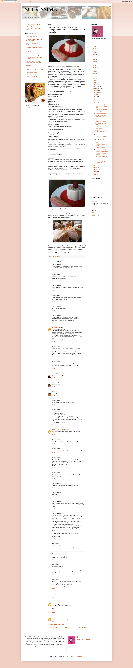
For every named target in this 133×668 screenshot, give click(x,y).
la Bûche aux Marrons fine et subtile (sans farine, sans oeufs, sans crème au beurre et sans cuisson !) (34, 63)
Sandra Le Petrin (56, 327)
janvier (96, 171)
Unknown (54, 602)
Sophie (63, 66)
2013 (94, 71)
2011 (94, 76)
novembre (97, 88)
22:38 (53, 496)
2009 (94, 80)
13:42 (53, 290)
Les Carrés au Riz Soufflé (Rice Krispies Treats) (100, 110)
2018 (94, 61)
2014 (94, 69)
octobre (96, 90)
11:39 (53, 478)
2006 (94, 174)
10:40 (53, 559)
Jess (53, 391)
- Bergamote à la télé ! (31, 26)
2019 (94, 59)
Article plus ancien (81, 627)
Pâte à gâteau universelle (100, 103)
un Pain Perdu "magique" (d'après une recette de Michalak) (34, 68)
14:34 (53, 357)
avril (95, 165)
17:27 (53, 588)
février (96, 169)
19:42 (53, 612)
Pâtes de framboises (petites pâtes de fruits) (101, 127)
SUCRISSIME (41, 9)
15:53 (53, 387)
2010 (94, 78)
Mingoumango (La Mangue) (59, 429)
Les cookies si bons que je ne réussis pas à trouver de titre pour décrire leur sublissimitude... (34, 57)
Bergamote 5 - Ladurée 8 (100, 147)
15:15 (53, 378)
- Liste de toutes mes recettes (33, 24)
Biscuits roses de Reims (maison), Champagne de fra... (101, 136)
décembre (97, 86)
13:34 (53, 269)
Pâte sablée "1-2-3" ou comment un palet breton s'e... (101, 131)
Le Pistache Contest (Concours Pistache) (100, 120)
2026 (94, 46)
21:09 (53, 435)
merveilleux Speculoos (31, 72)
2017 (94, 63)
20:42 (53, 404)
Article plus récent (52, 627)
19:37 (53, 396)
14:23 (53, 342)
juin (95, 99)
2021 (94, 55)
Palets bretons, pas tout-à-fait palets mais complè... (101, 150)
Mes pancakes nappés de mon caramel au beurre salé (100, 106)
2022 (94, 52)
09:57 (53, 468)
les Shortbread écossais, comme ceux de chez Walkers (34, 52)
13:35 (53, 280)
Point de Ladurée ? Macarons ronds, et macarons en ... (99, 161)
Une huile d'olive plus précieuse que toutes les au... (101, 141)
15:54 (53, 621)
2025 (94, 48)
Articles (95, 213)
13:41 (53, 574)
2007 (94, 84)
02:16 (53, 538)
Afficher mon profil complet (83, 639)
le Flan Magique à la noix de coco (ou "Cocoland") (33, 75)
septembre (97, 92)
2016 (94, 65)
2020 (94, 57)
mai (95, 101)
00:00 (53, 453)
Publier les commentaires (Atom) (63, 630)
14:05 (53, 322)
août (95, 94)
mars (95, 167)
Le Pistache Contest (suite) (100, 113)
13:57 (53, 310)
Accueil (67, 627)
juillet (95, 97)
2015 (94, 67)
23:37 (53, 508)
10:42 (53, 597)
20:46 (53, 424)
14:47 (53, 369)
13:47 (53, 301)
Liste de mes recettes (31, 36)
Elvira (53, 373)
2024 (94, 50)
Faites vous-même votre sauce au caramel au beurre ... (100, 117)
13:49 (53, 487)
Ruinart (54, 593)
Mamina (54, 382)
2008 (94, 82)
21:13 (53, 444)
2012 (94, 74)
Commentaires (97, 215)
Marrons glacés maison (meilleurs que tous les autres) (33, 44)
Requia (78, 66)
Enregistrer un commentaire (57, 624)
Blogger (81, 656)
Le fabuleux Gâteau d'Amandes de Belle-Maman (34, 40)
